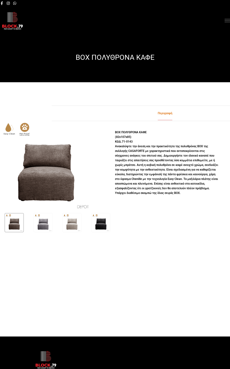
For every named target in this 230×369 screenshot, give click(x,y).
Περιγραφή (165, 113)
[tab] (165, 113)
